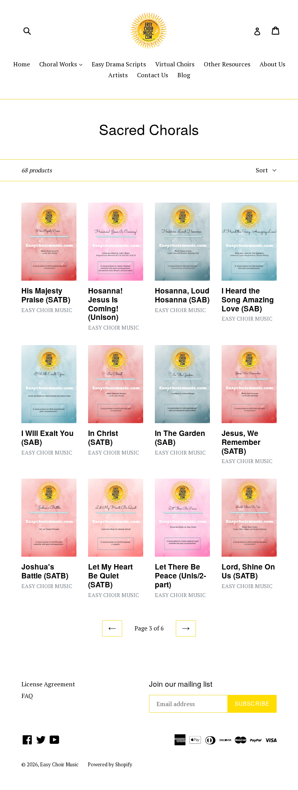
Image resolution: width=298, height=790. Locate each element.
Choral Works (62, 63)
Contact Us (152, 75)
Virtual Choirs (174, 64)
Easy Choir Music (59, 764)
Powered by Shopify (110, 764)
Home (21, 64)
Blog (183, 75)
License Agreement (48, 684)
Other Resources (227, 64)
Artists (118, 75)
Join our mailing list (180, 683)
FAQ (27, 695)
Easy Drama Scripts (119, 64)
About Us (272, 64)
